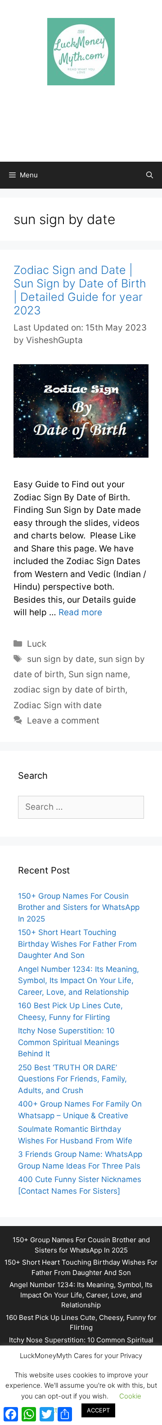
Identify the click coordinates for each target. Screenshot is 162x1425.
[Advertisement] (85, 114)
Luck (36, 644)
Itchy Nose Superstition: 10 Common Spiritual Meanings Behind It (68, 1042)
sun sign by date (60, 659)
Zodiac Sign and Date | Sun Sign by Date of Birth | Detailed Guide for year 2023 (80, 290)
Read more (80, 612)
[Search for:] (81, 807)
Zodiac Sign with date (58, 705)
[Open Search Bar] (149, 175)
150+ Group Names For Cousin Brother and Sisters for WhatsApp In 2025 (79, 907)
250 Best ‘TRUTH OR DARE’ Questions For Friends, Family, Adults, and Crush (72, 1079)
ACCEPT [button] (98, 1410)
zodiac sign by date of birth (69, 689)
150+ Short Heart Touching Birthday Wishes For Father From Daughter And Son (77, 944)
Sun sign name (98, 674)
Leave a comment (63, 720)
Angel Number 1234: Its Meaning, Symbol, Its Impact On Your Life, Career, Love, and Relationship (78, 981)
